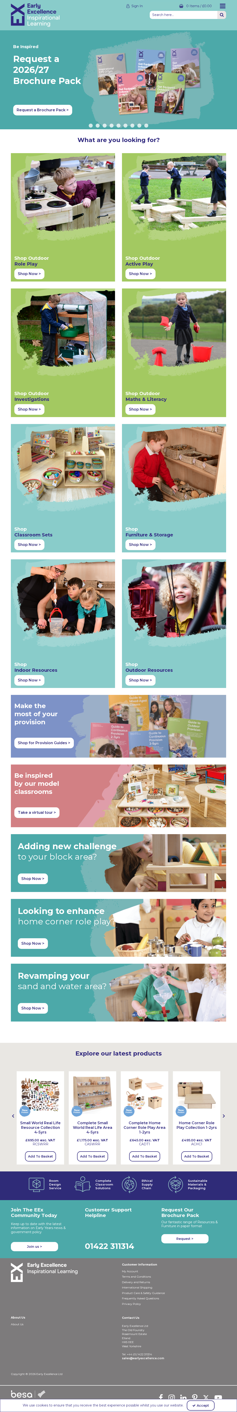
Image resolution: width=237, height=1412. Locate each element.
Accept (203, 1405)
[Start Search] (221, 15)
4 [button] (111, 126)
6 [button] (125, 126)
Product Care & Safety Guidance (143, 1293)
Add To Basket (40, 1156)
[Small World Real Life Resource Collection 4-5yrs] (40, 1094)
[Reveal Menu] (222, 6)
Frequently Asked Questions (140, 1298)
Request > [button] (184, 1239)
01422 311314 (109, 1246)
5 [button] (118, 126)
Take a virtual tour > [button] (37, 812)
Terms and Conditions (136, 1276)
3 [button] (104, 126)
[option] (40, 1117)
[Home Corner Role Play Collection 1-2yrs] (196, 1094)
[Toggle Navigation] (222, 6)
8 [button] (139, 126)
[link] (160, 1398)
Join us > (34, 1247)
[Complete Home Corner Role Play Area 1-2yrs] (144, 1094)
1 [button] (90, 126)
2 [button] (97, 126)
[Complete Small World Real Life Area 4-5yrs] (92, 1094)
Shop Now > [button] (29, 274)
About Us (17, 1324)
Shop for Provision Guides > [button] (44, 743)
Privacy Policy (131, 1304)
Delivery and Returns (136, 1282)
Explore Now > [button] (143, 110)
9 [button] (146, 126)
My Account (130, 1271)
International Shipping (137, 1287)
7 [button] (132, 126)
